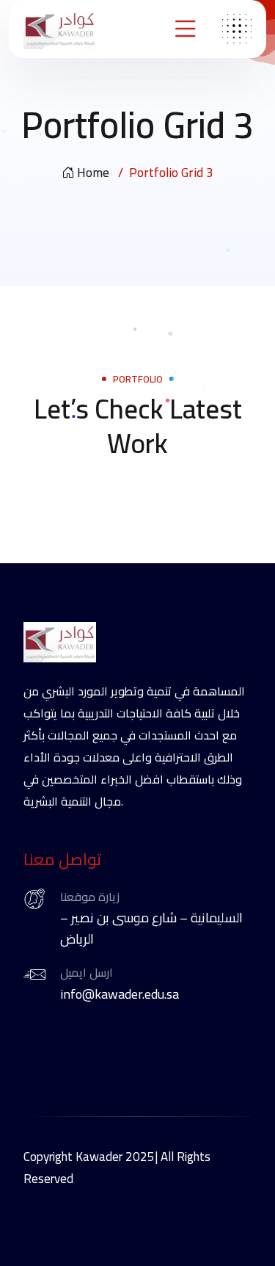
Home (93, 172)
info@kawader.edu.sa (119, 994)
